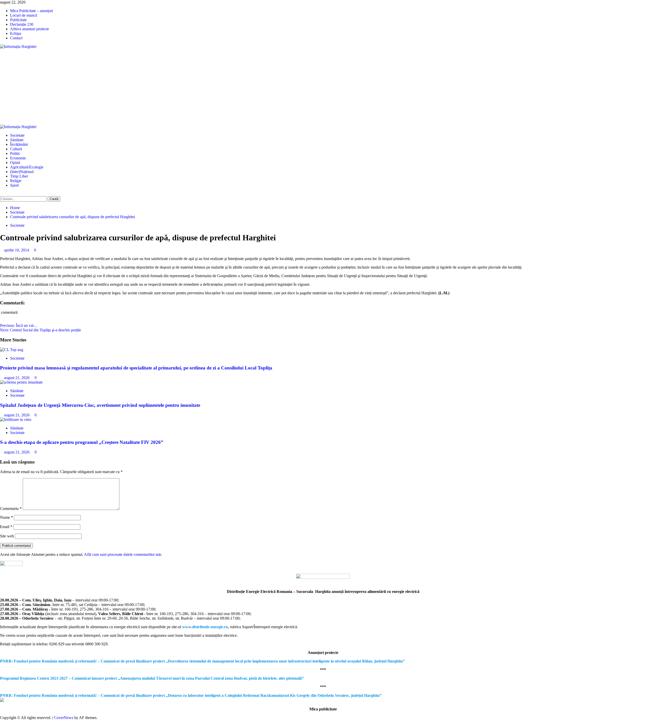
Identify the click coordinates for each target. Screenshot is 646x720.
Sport (14, 185)
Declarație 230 (21, 24)
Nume (6, 517)
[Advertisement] (323, 86)
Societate (17, 135)
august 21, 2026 (17, 378)
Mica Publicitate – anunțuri (31, 11)
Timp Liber (19, 176)
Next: (40, 330)
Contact (16, 38)
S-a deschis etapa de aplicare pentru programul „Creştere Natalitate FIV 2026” (81, 442)
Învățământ (19, 144)
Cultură (16, 149)
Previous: (19, 325)
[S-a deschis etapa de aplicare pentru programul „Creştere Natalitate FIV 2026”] (15, 419)
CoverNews (63, 717)
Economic (18, 158)
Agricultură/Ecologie (26, 167)
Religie (15, 181)
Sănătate (16, 140)
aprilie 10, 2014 (17, 250)
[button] (1, 194)
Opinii (15, 162)
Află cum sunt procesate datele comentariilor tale (122, 554)
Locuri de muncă (23, 15)
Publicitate (18, 20)
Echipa (15, 33)
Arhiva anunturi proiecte (29, 29)
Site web (7, 536)
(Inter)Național (22, 171)
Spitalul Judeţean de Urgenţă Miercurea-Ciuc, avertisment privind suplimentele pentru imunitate (100, 405)
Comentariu (11, 508)
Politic (15, 153)
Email (6, 527)
